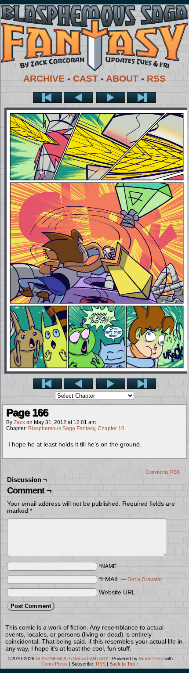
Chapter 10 (111, 428)
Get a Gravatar (144, 579)
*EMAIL (130, 579)
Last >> (141, 97)
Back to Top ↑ (124, 663)
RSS (156, 78)
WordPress (151, 658)
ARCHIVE (44, 78)
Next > (110, 97)
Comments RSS (162, 472)
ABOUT (122, 78)
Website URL (117, 592)
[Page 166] (96, 371)
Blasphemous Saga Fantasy (61, 428)
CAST (85, 78)
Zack (19, 422)
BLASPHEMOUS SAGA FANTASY (72, 658)
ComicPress (54, 663)
